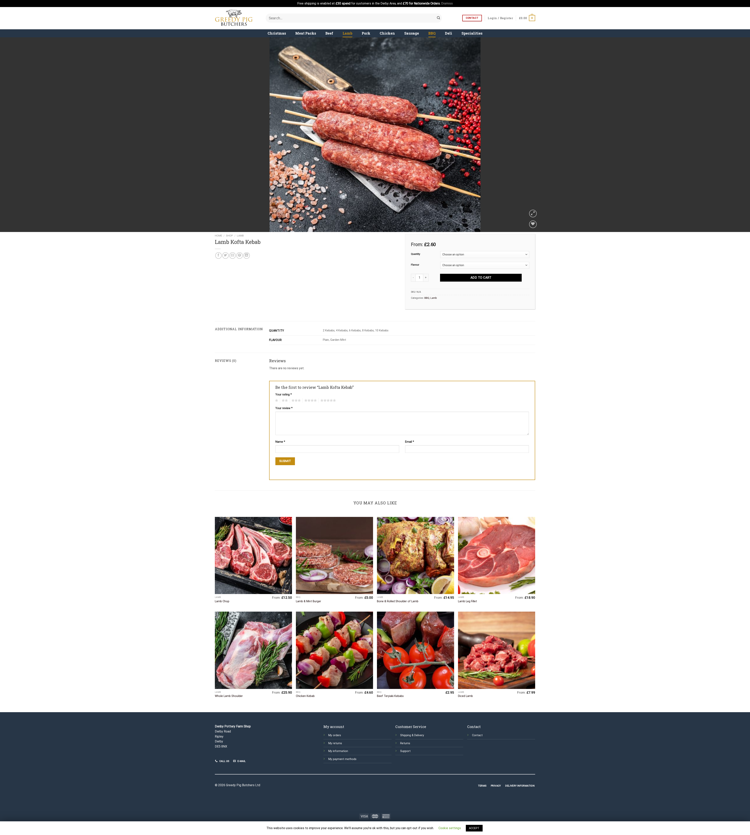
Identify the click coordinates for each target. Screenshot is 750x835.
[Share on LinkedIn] (246, 255)
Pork (366, 33)
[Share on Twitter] (225, 255)
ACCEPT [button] (474, 828)
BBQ (432, 33)
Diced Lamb (465, 696)
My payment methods (342, 759)
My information (338, 751)
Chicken (387, 33)
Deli (448, 33)
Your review (284, 408)
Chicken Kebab (305, 696)
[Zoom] (533, 213)
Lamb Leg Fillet (467, 601)
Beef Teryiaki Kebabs (390, 696)
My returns (335, 743)
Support (405, 751)
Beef (329, 33)
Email (409, 441)
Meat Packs (305, 33)
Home (218, 235)
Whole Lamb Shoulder (229, 696)
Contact (477, 735)
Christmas (277, 33)
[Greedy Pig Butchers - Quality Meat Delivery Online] (237, 18)
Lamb (347, 33)
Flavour (415, 264)
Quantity (415, 254)
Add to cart (481, 277)
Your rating (283, 394)
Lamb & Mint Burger (308, 601)
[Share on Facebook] (218, 255)
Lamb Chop (222, 601)
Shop (229, 235)
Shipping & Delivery (412, 735)
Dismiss (447, 3)
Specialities (472, 33)
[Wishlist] (533, 224)
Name (280, 441)
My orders (334, 735)
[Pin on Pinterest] (239, 255)
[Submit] (438, 18)
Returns (405, 743)
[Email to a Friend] (232, 255)
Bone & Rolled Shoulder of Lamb (397, 601)
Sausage (411, 33)
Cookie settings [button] (449, 828)
